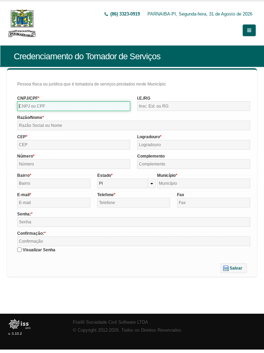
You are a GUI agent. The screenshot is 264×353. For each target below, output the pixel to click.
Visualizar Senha (39, 250)
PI (101, 183)
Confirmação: (30, 233)
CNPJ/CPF (27, 98)
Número (25, 156)
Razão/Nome (29, 117)
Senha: (24, 214)
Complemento (151, 156)
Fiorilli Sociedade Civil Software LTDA (110, 322)
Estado (104, 175)
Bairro (23, 175)
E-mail (23, 194)
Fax (180, 194)
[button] (234, 268)
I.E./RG (143, 98)
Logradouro (148, 136)
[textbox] (73, 106)
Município (166, 175)
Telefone (105, 194)
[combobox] (126, 183)
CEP (21, 136)
